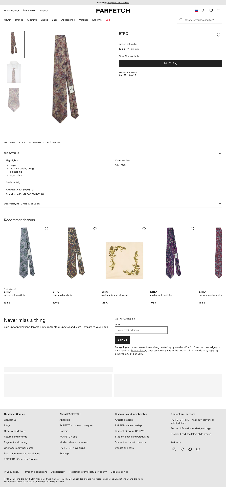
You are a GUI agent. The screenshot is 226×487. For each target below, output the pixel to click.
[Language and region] (196, 10)
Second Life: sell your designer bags (191, 428)
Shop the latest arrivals (118, 2)
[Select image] (14, 44)
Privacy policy (11, 471)
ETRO (22, 142)
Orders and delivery (15, 431)
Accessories (35, 142)
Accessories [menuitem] (68, 19)
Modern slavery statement (74, 442)
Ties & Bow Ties (53, 142)
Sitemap (64, 453)
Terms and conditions (35, 471)
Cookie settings (119, 471)
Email (117, 324)
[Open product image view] (65, 84)
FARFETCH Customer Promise (21, 459)
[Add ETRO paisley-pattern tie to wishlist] (218, 35)
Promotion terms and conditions (22, 453)
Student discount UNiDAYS (130, 431)
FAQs (7, 425)
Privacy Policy (139, 350)
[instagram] (174, 449)
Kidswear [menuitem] (44, 10)
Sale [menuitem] (108, 19)
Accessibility (58, 471)
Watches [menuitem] (83, 19)
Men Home (9, 142)
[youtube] (198, 449)
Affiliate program (124, 420)
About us (65, 420)
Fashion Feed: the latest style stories (191, 434)
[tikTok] (182, 449)
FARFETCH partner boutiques (76, 425)
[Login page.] (203, 10)
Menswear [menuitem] (29, 10)
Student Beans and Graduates (132, 436)
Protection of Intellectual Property (88, 471)
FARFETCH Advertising (72, 448)
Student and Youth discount (131, 442)
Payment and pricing (15, 442)
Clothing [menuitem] (32, 19)
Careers (64, 431)
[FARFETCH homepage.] (113, 10)
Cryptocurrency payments (18, 448)
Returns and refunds (15, 436)
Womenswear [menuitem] (11, 10)
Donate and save (124, 448)
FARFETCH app (68, 436)
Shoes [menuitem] (44, 19)
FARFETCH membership (128, 425)
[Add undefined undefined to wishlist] (46, 229)
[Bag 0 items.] (218, 10)
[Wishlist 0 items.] (211, 10)
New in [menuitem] (7, 19)
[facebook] (190, 449)
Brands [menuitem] (19, 19)
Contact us (10, 420)
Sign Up (122, 340)
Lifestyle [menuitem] (97, 19)
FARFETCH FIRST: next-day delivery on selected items (193, 421)
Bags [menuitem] (54, 19)
